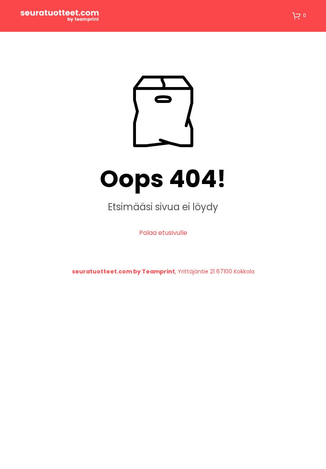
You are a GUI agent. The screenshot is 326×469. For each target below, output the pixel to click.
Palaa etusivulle (163, 232)
